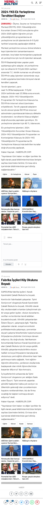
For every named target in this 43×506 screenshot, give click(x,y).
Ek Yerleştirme (16, 174)
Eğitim (5, 174)
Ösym (35, 174)
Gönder (8, 264)
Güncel (27, 174)
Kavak (21, 424)
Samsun (30, 424)
